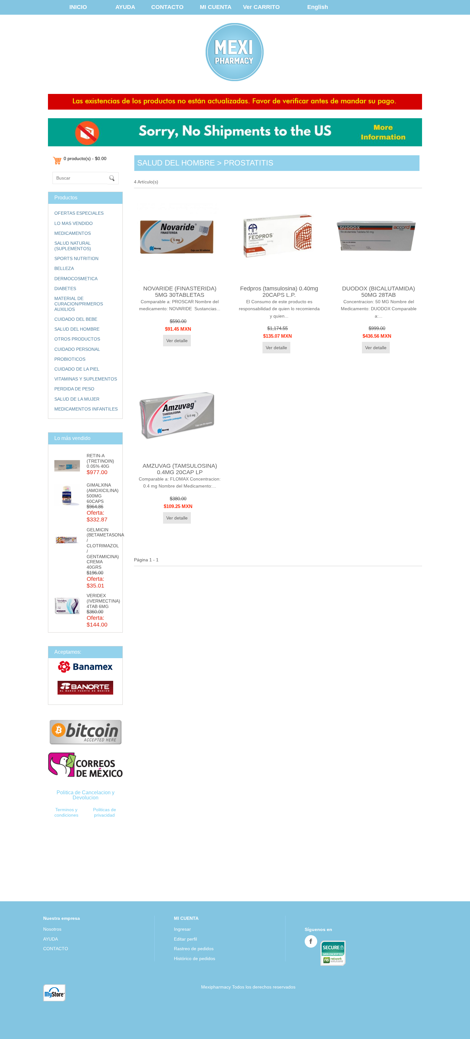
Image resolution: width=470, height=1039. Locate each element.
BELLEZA (64, 268)
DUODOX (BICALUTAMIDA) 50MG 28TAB (378, 291)
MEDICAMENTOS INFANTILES (86, 409)
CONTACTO (167, 7)
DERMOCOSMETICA (76, 278)
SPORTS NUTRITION (76, 258)
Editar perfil (185, 939)
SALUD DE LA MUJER (76, 399)
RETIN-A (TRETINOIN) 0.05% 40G (100, 461)
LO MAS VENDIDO (73, 223)
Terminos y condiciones (66, 812)
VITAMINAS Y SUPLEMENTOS (85, 378)
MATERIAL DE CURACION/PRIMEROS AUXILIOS (78, 304)
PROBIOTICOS (69, 359)
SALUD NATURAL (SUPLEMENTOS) (72, 246)
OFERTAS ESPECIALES (79, 213)
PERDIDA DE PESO (74, 388)
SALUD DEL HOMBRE (76, 329)
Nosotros (52, 929)
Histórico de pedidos (194, 958)
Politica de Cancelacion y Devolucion (85, 795)
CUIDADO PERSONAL (77, 349)
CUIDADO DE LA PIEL (76, 369)
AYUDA (125, 7)
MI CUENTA (215, 7)
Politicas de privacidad (104, 812)
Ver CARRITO (261, 7)
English (317, 7)
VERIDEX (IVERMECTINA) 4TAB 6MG (103, 601)
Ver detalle (177, 340)
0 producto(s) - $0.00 (85, 158)
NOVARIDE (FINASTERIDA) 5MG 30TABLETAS (179, 291)
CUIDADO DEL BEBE (75, 319)
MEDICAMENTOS (72, 233)
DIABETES (65, 288)
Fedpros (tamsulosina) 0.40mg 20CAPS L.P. (279, 291)
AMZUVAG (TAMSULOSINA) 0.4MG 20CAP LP (180, 469)
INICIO (78, 7)
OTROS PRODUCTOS (77, 339)
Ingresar (182, 929)
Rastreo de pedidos (194, 948)
